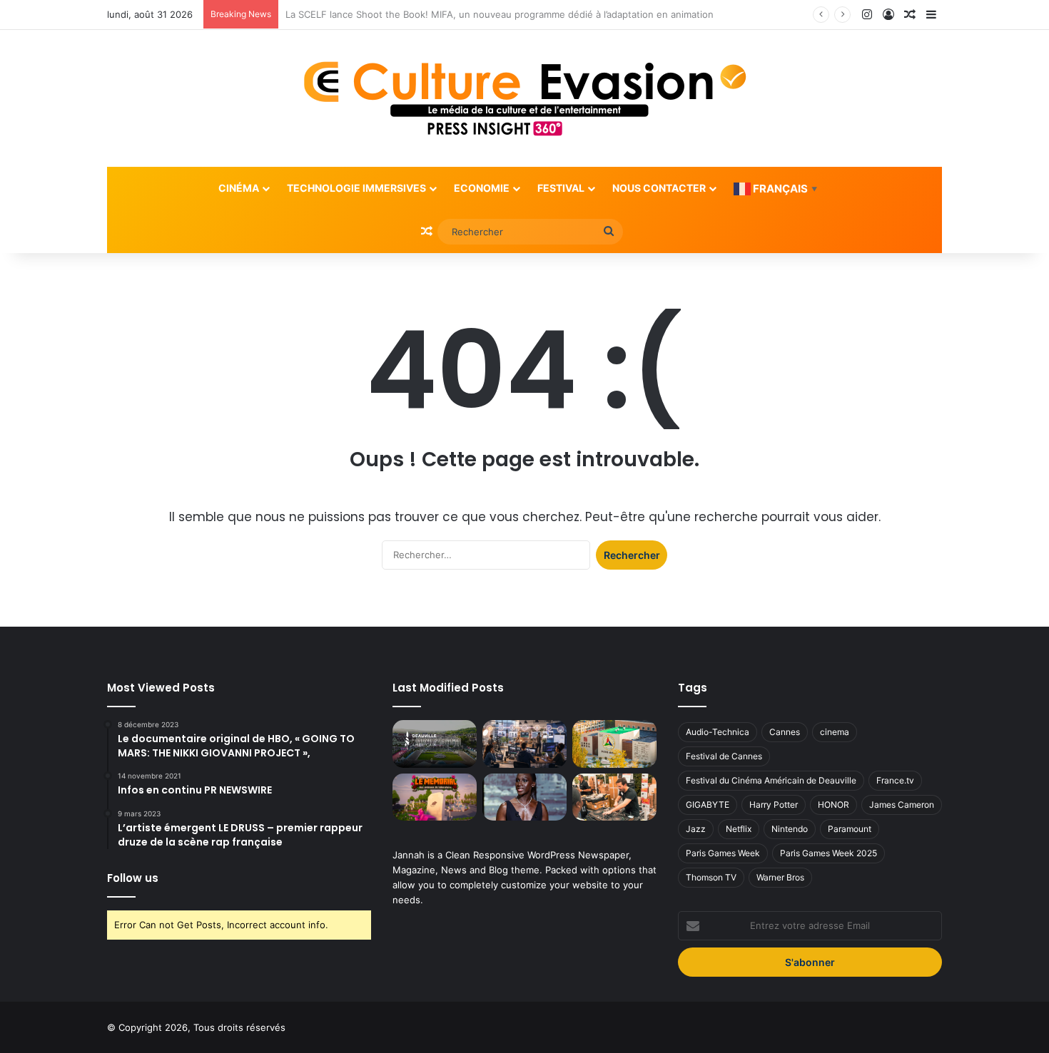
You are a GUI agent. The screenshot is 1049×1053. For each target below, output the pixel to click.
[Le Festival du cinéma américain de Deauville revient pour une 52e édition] (434, 744)
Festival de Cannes (724, 756)
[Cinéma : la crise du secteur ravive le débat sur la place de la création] (524, 797)
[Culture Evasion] (525, 98)
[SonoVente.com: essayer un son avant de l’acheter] (614, 797)
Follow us (132, 877)
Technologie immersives (356, 188)
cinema (834, 731)
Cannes (784, 731)
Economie (482, 188)
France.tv (895, 780)
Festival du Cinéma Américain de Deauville (771, 780)
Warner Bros (780, 877)
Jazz (696, 828)
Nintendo (789, 828)
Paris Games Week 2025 (828, 853)
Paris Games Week (723, 853)
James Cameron (901, 804)
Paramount (849, 828)
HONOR (833, 804)
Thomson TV (711, 877)
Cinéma (238, 188)
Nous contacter (659, 188)
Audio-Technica (717, 731)
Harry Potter (773, 804)
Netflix (738, 828)
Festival (560, 188)
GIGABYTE (707, 804)
